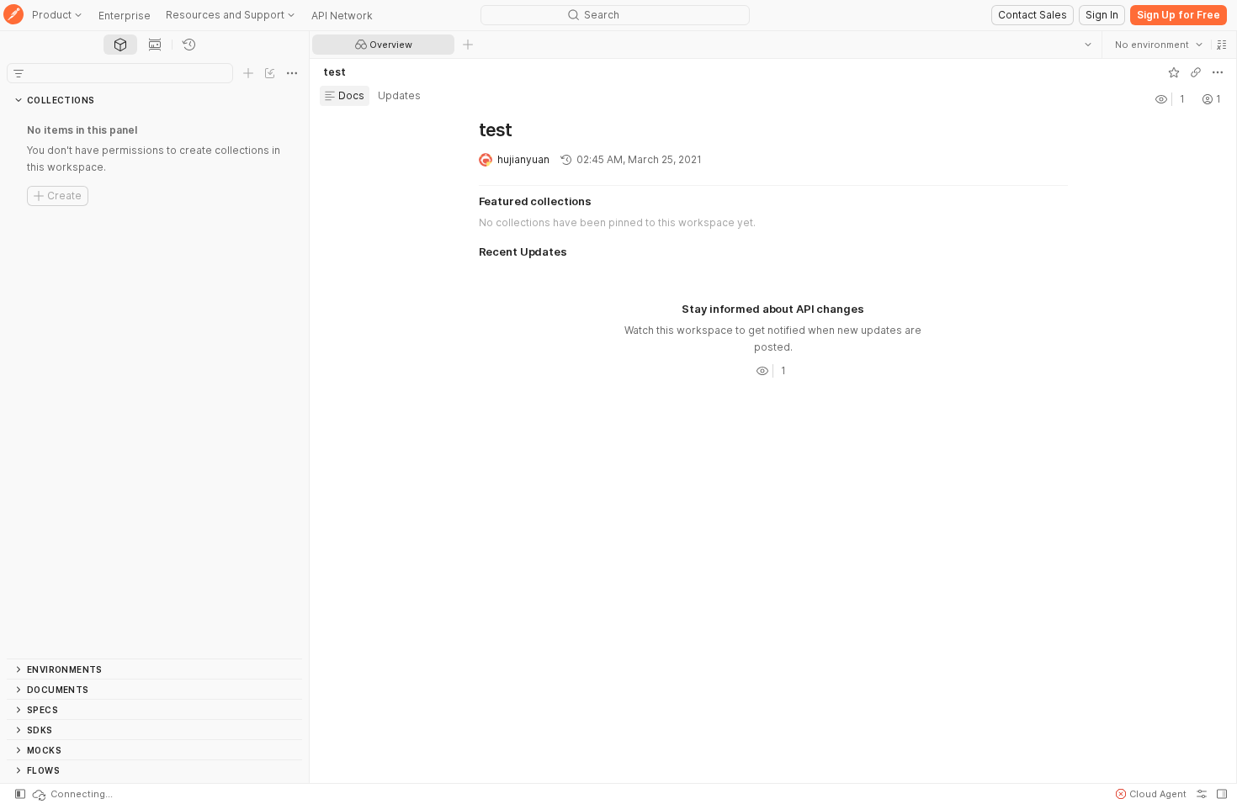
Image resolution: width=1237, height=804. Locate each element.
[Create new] (248, 73)
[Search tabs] (1088, 44)
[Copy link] (1195, 72)
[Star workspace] (1173, 72)
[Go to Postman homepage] (13, 15)
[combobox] (1159, 44)
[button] (1222, 44)
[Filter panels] (18, 73)
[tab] (120, 44)
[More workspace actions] (1217, 72)
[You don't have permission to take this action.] (468, 44)
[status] (71, 793)
